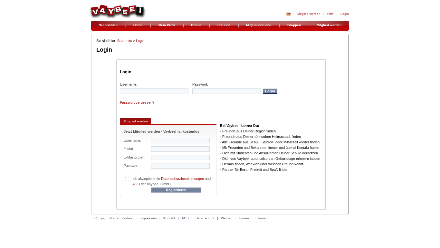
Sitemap (261, 218)
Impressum (148, 218)
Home (137, 25)
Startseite (124, 41)
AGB (136, 184)
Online (196, 25)
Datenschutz (205, 218)
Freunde (223, 25)
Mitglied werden (308, 14)
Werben (227, 218)
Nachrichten (108, 25)
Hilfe (330, 14)
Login (344, 14)
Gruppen (294, 25)
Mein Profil (166, 25)
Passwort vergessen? (137, 102)
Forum (244, 218)
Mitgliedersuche (258, 25)
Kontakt (169, 218)
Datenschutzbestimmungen (182, 179)
